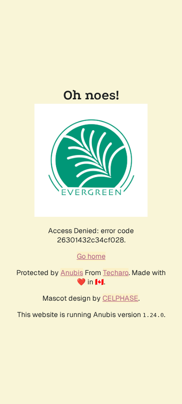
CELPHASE (120, 298)
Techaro (116, 272)
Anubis (72, 272)
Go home (91, 256)
